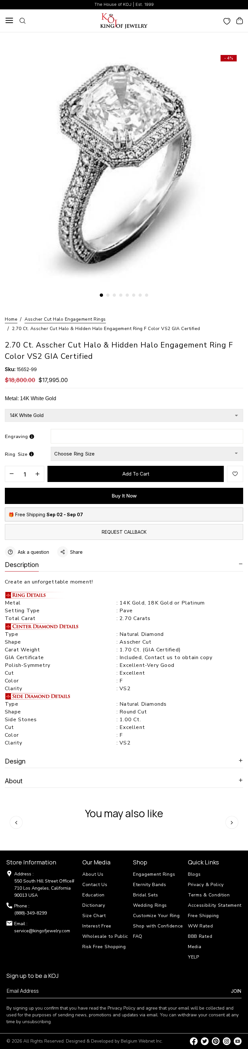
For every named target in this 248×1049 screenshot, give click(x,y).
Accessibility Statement (215, 905)
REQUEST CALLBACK (124, 532)
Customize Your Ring (156, 916)
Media (195, 947)
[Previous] (16, 822)
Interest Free (96, 926)
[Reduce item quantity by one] (11, 474)
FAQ (137, 936)
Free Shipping (203, 916)
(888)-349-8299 (30, 913)
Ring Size (16, 454)
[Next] (231, 822)
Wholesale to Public (105, 936)
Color (12, 680)
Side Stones (21, 719)
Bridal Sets (145, 895)
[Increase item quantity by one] (37, 474)
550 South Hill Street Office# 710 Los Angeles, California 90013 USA (44, 888)
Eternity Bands (149, 885)
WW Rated (200, 926)
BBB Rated (200, 936)
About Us (93, 874)
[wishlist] (227, 21)
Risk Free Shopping (104, 947)
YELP (193, 957)
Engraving (16, 436)
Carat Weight (22, 649)
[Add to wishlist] (235, 474)
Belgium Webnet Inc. (142, 1041)
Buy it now (124, 496)
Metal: (30, 398)
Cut (10, 673)
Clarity (13, 688)
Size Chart (94, 916)
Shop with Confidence (158, 926)
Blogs (194, 874)
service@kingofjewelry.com (42, 931)
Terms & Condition (209, 895)
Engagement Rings (154, 874)
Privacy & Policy (206, 885)
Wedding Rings (150, 905)
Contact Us (95, 885)
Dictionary (93, 905)
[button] (101, 295)
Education (93, 895)
